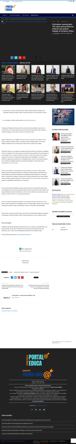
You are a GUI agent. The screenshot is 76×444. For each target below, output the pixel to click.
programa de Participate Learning (21, 272)
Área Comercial (25, 15)
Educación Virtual (65, 195)
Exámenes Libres (56, 197)
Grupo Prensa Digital (7, 441)
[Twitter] (73, 1)
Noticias (4, 15)
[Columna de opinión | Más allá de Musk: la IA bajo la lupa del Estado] (67, 69)
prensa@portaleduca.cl (41, 405)
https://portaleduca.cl (15, 297)
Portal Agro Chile (53, 441)
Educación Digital (56, 195)
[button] (72, 15)
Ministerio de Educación (57, 199)
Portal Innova (36, 441)
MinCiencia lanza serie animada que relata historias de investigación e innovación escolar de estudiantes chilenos (39, 287)
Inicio (3, 19)
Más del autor (25, 63)
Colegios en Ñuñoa (56, 194)
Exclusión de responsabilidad (18, 441)
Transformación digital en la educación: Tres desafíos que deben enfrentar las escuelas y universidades (12, 287)
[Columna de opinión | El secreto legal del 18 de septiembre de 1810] (23, 69)
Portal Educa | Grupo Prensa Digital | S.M (63, 33)
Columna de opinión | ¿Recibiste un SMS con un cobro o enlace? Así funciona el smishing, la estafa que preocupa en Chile (8, 97)
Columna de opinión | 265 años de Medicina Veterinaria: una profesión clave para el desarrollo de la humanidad (27, 426)
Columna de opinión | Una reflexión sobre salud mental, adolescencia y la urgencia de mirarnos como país (26, 420)
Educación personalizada (68, 194)
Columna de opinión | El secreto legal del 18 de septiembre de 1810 (21, 77)
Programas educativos (64, 21)
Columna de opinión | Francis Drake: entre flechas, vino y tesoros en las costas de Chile (22, 430)
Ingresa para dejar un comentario (9, 310)
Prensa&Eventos (61, 441)
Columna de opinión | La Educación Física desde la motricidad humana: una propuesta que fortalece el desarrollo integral (52, 97)
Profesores (58, 21)
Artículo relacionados (10, 63)
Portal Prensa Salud (44, 441)
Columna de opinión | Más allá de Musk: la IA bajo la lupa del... (67, 180)
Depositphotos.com (56, 342)
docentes (10, 272)
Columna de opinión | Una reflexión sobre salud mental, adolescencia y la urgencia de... (66, 137)
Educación (64, 92)
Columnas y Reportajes (15, 15)
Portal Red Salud (36, 442)
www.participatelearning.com (24, 234)
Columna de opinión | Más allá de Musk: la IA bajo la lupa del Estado (67, 77)
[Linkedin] (72, 1)
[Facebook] (68, 1)
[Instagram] (70, 1)
